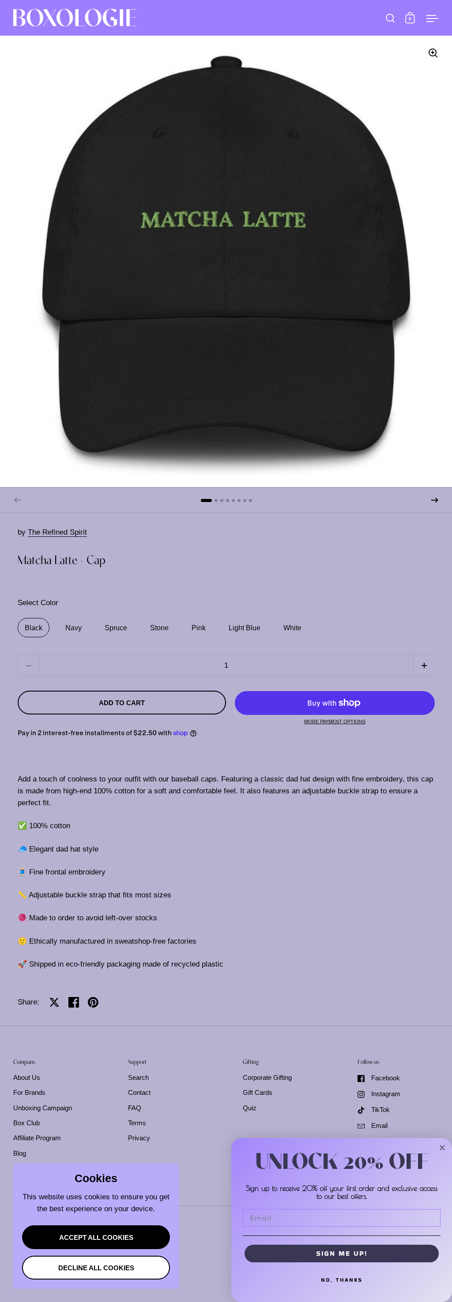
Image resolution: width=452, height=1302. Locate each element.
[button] (435, 500)
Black (33, 628)
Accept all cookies (96, 1237)
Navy (73, 628)
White (292, 628)
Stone (159, 628)
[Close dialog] (442, 1147)
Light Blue (244, 628)
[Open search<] (390, 17)
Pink (199, 628)
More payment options (334, 721)
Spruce (116, 628)
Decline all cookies (96, 1268)
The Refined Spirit (57, 532)
